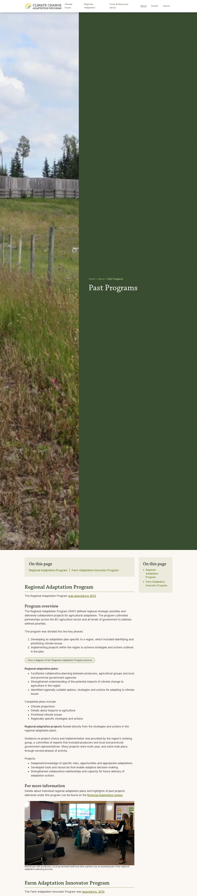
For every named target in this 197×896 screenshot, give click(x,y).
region (76, 647)
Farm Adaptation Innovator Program (95, 570)
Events (154, 5)
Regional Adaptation (89, 6)
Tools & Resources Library (118, 6)
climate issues (53, 643)
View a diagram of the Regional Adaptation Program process (59, 660)
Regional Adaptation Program (48, 570)
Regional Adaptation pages (105, 795)
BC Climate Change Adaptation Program (43, 6)
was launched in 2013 (82, 595)
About (143, 6)
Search (166, 5)
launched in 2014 (93, 891)
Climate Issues (68, 6)
